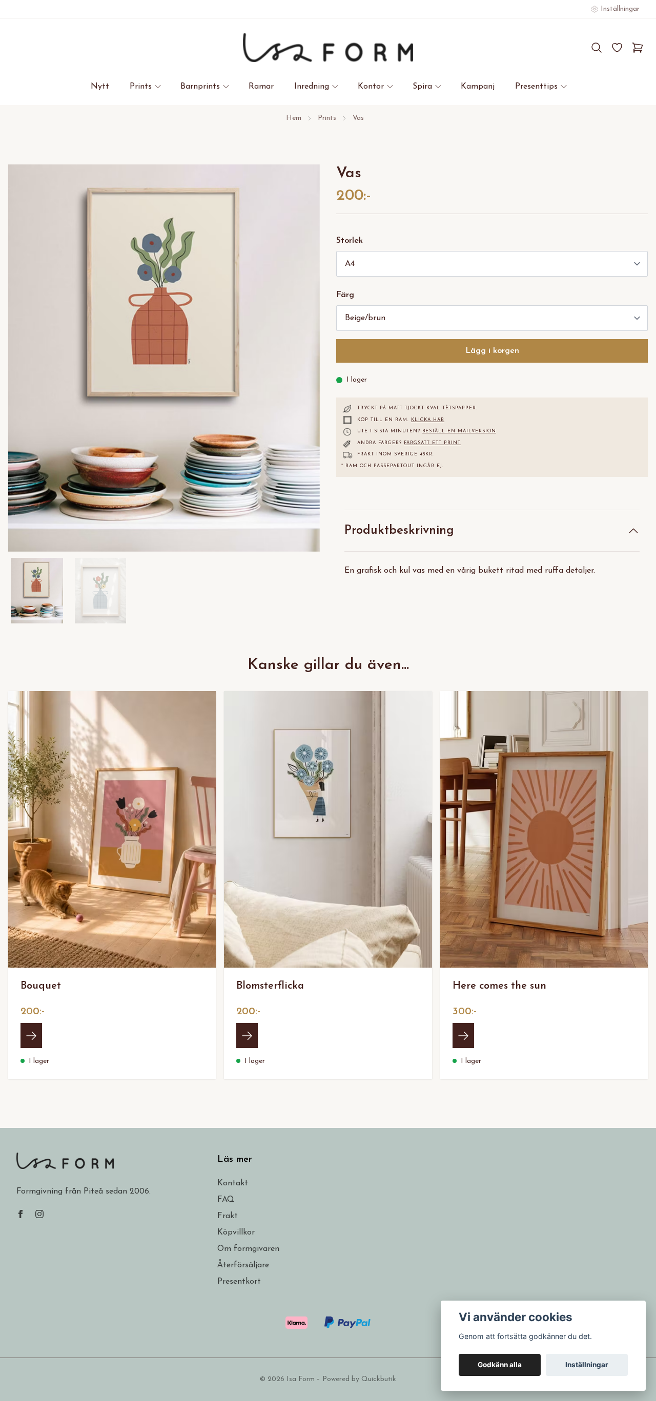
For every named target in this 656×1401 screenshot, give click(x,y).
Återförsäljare (243, 1265)
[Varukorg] (637, 47)
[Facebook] (20, 1214)
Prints (327, 118)
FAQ (225, 1200)
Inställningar (586, 1365)
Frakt (227, 1216)
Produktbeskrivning (399, 531)
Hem (293, 118)
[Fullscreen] (164, 358)
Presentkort (239, 1282)
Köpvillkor (236, 1232)
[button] (302, 362)
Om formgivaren (248, 1249)
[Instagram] (39, 1214)
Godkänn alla (500, 1365)
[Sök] (596, 47)
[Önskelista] (617, 47)
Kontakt (232, 1183)
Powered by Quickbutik (359, 1379)
